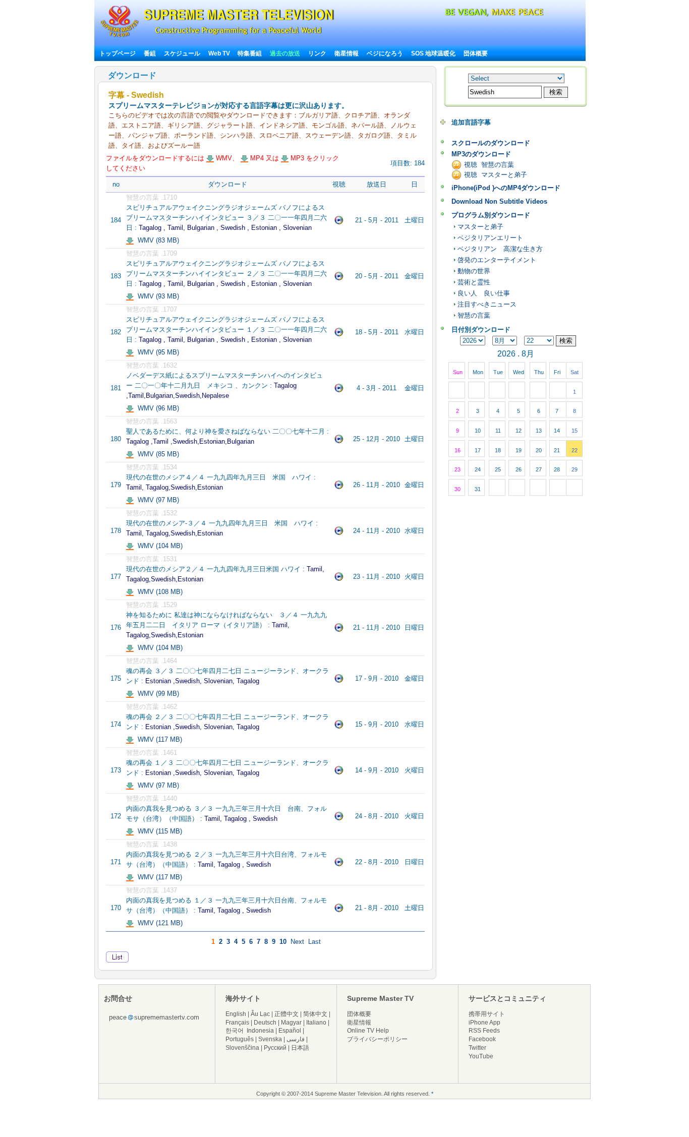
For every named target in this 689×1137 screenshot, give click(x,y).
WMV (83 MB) (156, 240)
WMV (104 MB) (158, 546)
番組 (150, 53)
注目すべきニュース (486, 304)
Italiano (316, 1022)
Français (237, 1022)
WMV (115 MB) (158, 831)
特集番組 (250, 53)
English (235, 1014)
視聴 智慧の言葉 (489, 164)
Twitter (477, 1047)
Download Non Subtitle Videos (499, 201)
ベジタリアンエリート (490, 238)
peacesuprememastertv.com (154, 1017)
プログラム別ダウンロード (490, 215)
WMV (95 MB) (156, 352)
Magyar (291, 1022)
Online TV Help (368, 1030)
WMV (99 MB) (156, 693)
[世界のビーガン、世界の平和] (467, 15)
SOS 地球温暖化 (433, 53)
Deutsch (265, 1022)
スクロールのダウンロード (490, 143)
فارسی (295, 1039)
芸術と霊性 (473, 282)
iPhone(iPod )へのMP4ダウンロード (505, 188)
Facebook (482, 1039)
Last (314, 941)
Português (239, 1039)
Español (289, 1030)
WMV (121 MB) (158, 923)
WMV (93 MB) (156, 296)
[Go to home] (217, 37)
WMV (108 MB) (158, 591)
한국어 (234, 1030)
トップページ (117, 53)
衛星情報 (346, 53)
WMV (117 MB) (158, 739)
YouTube (481, 1056)
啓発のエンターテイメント (496, 260)
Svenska (270, 1039)
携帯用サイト (487, 1014)
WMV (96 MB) (156, 408)
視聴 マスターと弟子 (495, 174)
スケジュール (182, 53)
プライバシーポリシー (377, 1039)
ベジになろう (385, 53)
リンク (317, 53)
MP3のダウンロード (481, 154)
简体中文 (315, 1014)
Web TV (220, 53)
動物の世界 (473, 271)
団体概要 (476, 53)
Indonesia (260, 1030)
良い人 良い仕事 (483, 293)
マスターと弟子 (480, 226)
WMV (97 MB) (156, 500)
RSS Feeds (484, 1030)
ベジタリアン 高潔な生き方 (500, 249)
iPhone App (484, 1022)
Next (297, 941)
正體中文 (286, 1014)
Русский (275, 1047)
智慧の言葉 (473, 315)
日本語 (300, 1047)
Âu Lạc (260, 1014)
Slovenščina (242, 1047)
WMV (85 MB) (156, 454)
